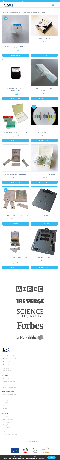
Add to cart (16, 55)
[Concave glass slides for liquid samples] (44, 72)
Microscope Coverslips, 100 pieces (15, 47)
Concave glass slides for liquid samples (44, 89)
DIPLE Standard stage (44, 216)
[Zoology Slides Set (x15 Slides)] (44, 158)
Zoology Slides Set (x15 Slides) (44, 174)
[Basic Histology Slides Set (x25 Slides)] (15, 241)
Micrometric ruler (44, 132)
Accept (51, 457)
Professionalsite (33, 441)
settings (43, 458)
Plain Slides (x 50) (44, 38)
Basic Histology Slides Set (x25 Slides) (16, 258)
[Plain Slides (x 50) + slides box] (15, 116)
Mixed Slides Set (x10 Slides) (15, 174)
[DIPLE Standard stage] (44, 199)
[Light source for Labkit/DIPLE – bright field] (15, 72)
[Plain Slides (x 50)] (44, 25)
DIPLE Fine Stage (44, 257)
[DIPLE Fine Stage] (44, 241)
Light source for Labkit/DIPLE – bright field (16, 89)
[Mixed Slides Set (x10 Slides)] (15, 158)
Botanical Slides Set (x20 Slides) (16, 216)
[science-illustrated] (30, 308)
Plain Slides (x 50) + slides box (15, 132)
